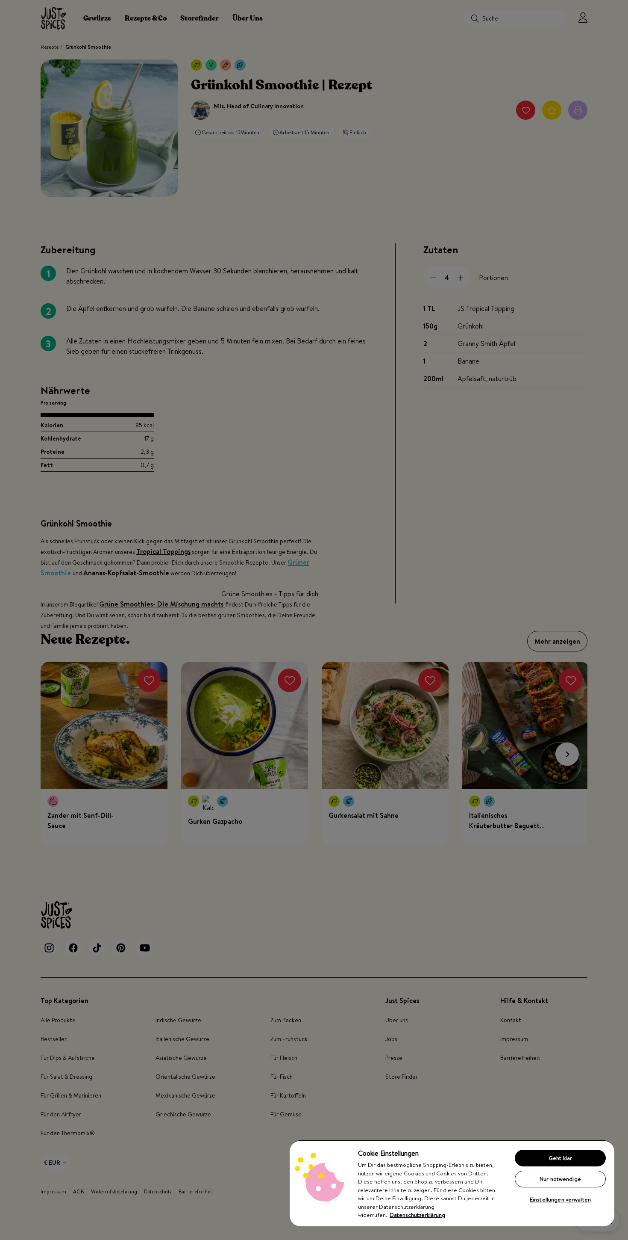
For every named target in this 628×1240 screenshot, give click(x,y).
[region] (452, 1183)
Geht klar (560, 1158)
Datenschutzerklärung (417, 1215)
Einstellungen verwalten (560, 1199)
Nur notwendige (560, 1179)
